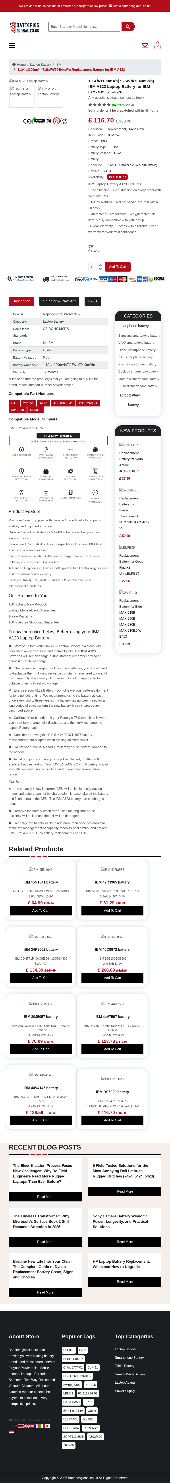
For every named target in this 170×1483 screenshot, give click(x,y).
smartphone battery (134, 326)
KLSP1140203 (73, 1359)
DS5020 (35, 410)
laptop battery (129, 395)
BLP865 (68, 1350)
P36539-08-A (88, 403)
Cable (92, 1410)
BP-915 (90, 1384)
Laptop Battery (40, 64)
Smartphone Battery (129, 1357)
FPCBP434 (71, 1428)
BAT (14, 403)
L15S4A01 (70, 1419)
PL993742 (91, 1428)
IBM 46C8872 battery (112, 949)
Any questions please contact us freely (116, 97)
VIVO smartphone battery (136, 342)
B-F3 (82, 1350)
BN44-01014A (73, 1410)
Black (95, 251)
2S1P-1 (28, 403)
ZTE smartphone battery (135, 357)
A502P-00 (95, 1436)
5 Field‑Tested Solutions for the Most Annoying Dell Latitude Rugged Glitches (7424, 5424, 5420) (123, 1171)
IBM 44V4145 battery (41, 1088)
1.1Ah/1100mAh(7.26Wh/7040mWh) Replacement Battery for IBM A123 (71, 69)
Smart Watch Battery (130, 1374)
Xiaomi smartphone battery (137, 364)
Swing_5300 (72, 1384)
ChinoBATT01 (73, 1367)
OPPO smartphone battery (137, 350)
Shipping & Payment (59, 301)
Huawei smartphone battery (137, 386)
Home (21, 64)
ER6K (89, 1402)
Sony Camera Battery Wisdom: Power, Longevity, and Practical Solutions (120, 1221)
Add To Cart (117, 266)
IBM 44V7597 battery (112, 1017)
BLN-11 (93, 1367)
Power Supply (125, 1391)
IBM (59, 64)
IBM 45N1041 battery (40, 882)
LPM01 (68, 1393)
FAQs (92, 301)
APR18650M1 (63, 403)
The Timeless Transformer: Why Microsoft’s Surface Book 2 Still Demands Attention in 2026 (41, 1221)
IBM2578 (114, 135)
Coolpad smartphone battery (138, 371)
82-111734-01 (88, 1393)
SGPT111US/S (73, 1436)
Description (21, 301)
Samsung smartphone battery (139, 335)
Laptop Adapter (126, 1382)
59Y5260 (17, 410)
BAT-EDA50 (71, 1402)
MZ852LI (89, 1419)
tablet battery (129, 405)
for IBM (48, 343)
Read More (45, 1197)
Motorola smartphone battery (138, 379)
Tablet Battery (125, 1366)
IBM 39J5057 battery (41, 1017)
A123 (43, 403)
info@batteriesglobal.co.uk (132, 6)
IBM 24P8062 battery (41, 949)
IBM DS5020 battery (112, 1092)
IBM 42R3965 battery (112, 882)
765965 (68, 1445)
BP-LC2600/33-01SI (77, 1376)
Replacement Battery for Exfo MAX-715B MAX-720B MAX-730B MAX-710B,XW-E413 (131, 618)
